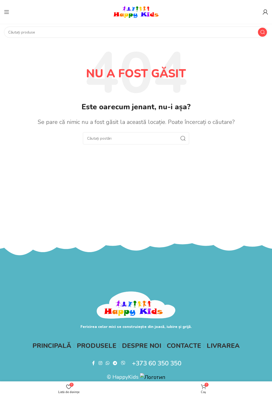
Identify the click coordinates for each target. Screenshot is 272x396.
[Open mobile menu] (6, 12)
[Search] (262, 32)
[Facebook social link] (94, 363)
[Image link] (136, 304)
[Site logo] (136, 11)
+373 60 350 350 (156, 363)
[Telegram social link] (115, 363)
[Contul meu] (265, 12)
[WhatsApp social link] (107, 363)
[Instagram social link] (100, 363)
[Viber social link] (123, 363)
